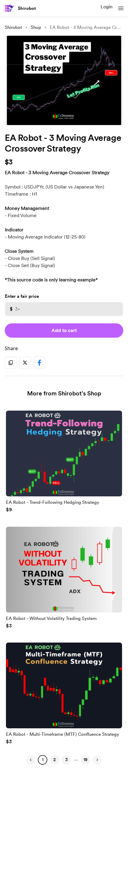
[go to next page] (97, 760)
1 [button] (42, 759)
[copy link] (11, 363)
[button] (120, 8)
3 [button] (66, 759)
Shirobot (27, 8)
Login (107, 7)
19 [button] (85, 759)
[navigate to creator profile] (9, 8)
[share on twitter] (25, 363)
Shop (36, 27)
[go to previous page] (30, 760)
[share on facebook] (39, 363)
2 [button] (54, 759)
